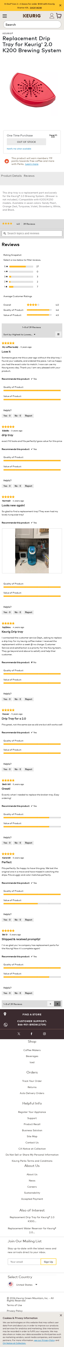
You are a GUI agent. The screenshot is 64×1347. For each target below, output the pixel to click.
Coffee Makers (32, 1050)
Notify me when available (19, 148)
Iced (32, 1062)
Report (28, 415)
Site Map (32, 1136)
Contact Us (32, 1142)
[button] (5, 15)
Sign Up (48, 1261)
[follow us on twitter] (18, 1034)
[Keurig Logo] (32, 14)
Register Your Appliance (32, 1111)
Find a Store (32, 1014)
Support (32, 1118)
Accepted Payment (32, 1198)
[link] (8, 224)
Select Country (20, 1276)
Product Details (11, 175)
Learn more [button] (31, 163)
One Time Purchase (20, 135)
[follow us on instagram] (44, 1034)
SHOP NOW (36, 7)
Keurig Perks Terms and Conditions (32, 1160)
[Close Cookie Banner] (61, 1315)
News (32, 1180)
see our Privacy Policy (44, 1340)
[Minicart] (58, 16)
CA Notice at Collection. (14, 1343)
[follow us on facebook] (31, 1034)
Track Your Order (32, 1080)
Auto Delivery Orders (32, 1093)
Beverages (32, 1056)
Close (60, 5)
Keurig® (8, 33)
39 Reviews (30, 224)
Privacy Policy (15, 1310)
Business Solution (32, 1130)
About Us (32, 1174)
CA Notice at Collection (32, 1148)
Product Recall (32, 1124)
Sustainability (32, 1192)
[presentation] (32, 551)
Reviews (29, 175)
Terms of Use (14, 1305)
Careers (32, 1186)
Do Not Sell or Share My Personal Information (32, 1154)
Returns (32, 1087)
